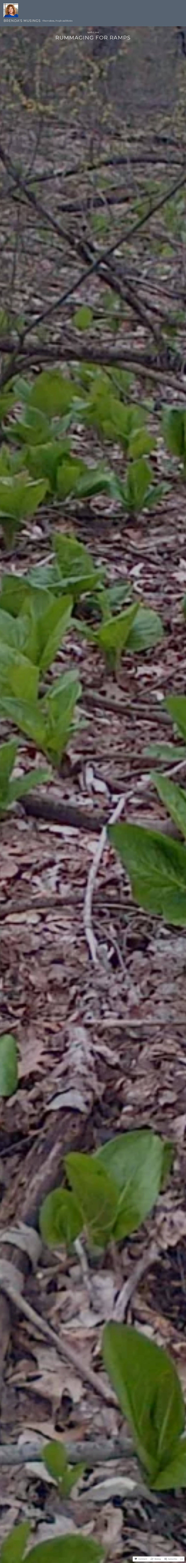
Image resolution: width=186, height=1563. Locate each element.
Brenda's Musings (22, 21)
